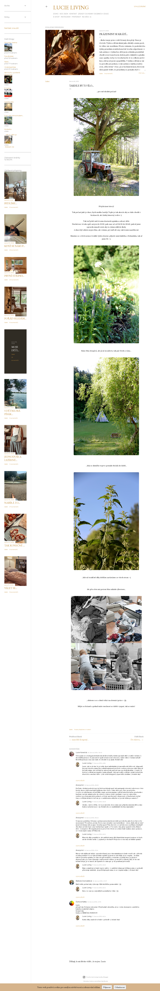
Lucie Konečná (81, 752)
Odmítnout (120, 987)
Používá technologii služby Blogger (97, 977)
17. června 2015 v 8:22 (99, 834)
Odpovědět (80, 780)
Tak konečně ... (14, 545)
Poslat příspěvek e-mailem (82, 729)
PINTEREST (76, 17)
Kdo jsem (64, 14)
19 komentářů (13, 322)
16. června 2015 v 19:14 (91, 850)
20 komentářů (14, 280)
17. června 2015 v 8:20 (99, 801)
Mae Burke (104, 981)
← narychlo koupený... (79, 739)
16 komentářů (13, 592)
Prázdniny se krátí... (113, 34)
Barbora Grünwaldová (84, 881)
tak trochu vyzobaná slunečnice (12, 74)
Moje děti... (15, 348)
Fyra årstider (9, 56)
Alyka (6, 62)
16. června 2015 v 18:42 (91, 818)
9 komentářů (13, 418)
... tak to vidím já (10, 135)
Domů (55, 14)
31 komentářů (13, 207)
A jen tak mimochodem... (13, 116)
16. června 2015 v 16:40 (95, 752)
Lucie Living (71, 7)
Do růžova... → (137, 739)
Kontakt (73, 14)
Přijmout (107, 987)
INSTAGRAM (66, 17)
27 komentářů (13, 507)
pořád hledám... (15, 318)
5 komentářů (108, 73)
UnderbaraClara (10, 67)
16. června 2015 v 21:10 (94, 902)
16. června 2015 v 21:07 (100, 881)
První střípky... (14, 275)
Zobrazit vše (9, 147)
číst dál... (142, 73)
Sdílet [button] (101, 73)
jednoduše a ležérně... (12, 458)
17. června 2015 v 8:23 (99, 865)
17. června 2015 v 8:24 (99, 888)
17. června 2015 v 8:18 (98, 763)
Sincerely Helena (10, 43)
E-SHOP (56, 17)
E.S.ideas (7, 88)
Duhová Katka (81, 902)
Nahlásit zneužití (11, 28)
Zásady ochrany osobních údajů (93, 14)
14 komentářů (13, 464)
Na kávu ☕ (87, 17)
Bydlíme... (10, 203)
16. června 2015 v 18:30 (91, 785)
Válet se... (10, 588)
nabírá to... (12, 502)
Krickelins (7, 129)
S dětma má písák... (12, 412)
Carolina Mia (8, 102)
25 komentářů (13, 250)
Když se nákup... (14, 246)
